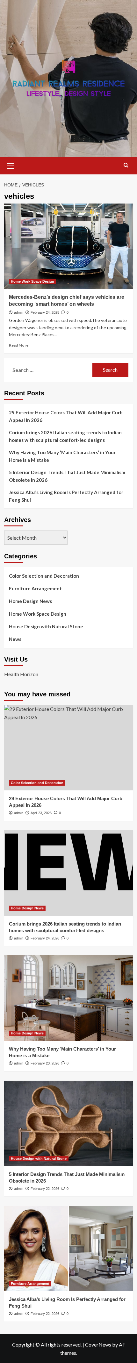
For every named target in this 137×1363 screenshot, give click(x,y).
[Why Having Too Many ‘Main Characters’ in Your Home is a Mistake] (68, 998)
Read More (18, 345)
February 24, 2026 (45, 938)
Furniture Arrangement (35, 588)
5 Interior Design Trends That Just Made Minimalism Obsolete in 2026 (67, 476)
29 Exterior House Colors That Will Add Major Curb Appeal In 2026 (66, 416)
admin (18, 312)
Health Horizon (21, 674)
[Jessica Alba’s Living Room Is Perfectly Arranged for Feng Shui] (68, 1248)
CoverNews (98, 1344)
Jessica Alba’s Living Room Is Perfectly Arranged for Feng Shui (66, 496)
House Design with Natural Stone (46, 626)
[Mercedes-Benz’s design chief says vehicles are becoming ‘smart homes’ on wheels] (68, 246)
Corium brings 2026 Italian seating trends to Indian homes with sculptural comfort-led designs (65, 436)
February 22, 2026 (45, 1188)
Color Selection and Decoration (44, 576)
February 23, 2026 (45, 1063)
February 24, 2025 (45, 312)
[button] (10, 165)
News (15, 639)
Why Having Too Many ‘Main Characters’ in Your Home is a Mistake (62, 456)
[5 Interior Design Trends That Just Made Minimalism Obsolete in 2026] (68, 1123)
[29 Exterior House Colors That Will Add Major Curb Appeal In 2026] (68, 747)
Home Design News (30, 601)
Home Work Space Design (32, 281)
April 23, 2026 (41, 813)
